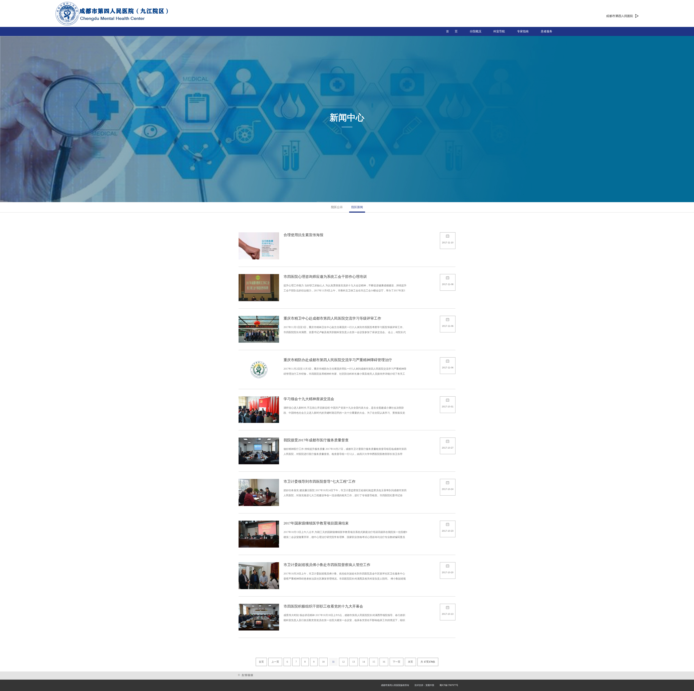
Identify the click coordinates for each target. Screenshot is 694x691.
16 (384, 661)
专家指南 (523, 31)
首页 (261, 661)
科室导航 (499, 31)
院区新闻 (357, 207)
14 (363, 661)
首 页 (452, 31)
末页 (410, 661)
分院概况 (475, 31)
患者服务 (546, 31)
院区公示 (337, 207)
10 (323, 661)
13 (353, 661)
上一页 (275, 661)
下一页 (396, 661)
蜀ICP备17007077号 (449, 685)
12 (343, 661)
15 (373, 661)
